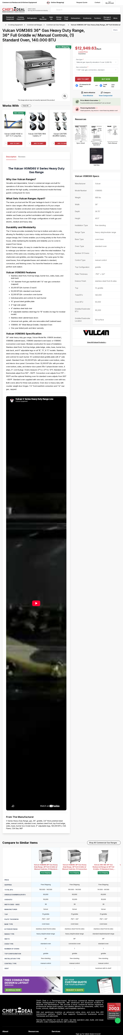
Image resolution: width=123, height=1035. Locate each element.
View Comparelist (105, 95)
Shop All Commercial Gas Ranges (103, 843)
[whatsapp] (118, 1020)
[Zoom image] (64, 96)
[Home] (3, 24)
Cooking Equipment (15, 25)
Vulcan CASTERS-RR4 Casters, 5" (37, 135)
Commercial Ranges (34, 25)
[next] (67, 72)
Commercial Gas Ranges (55, 25)
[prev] (5, 72)
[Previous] (68, 137)
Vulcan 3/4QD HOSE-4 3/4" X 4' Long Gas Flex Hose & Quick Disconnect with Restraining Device (13, 135)
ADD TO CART (15, 143)
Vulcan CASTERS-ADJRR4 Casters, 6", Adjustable (61, 135)
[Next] (68, 119)
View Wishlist (88, 95)
